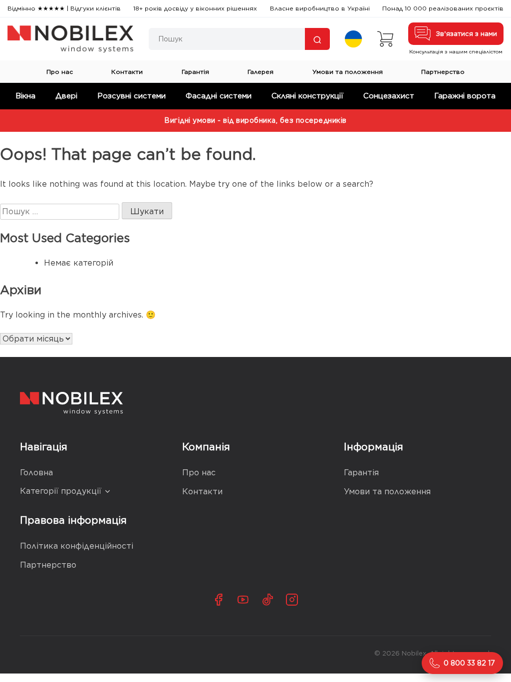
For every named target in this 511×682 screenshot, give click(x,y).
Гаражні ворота (465, 95)
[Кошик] (385, 39)
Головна (36, 472)
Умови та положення (347, 71)
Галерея (260, 71)
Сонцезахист (388, 95)
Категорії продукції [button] (60, 491)
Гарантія (195, 71)
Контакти (127, 71)
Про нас (59, 71)
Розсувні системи (131, 95)
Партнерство (443, 71)
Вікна (25, 95)
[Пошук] (317, 39)
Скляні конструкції (307, 95)
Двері (66, 95)
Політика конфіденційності (76, 546)
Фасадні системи (219, 95)
